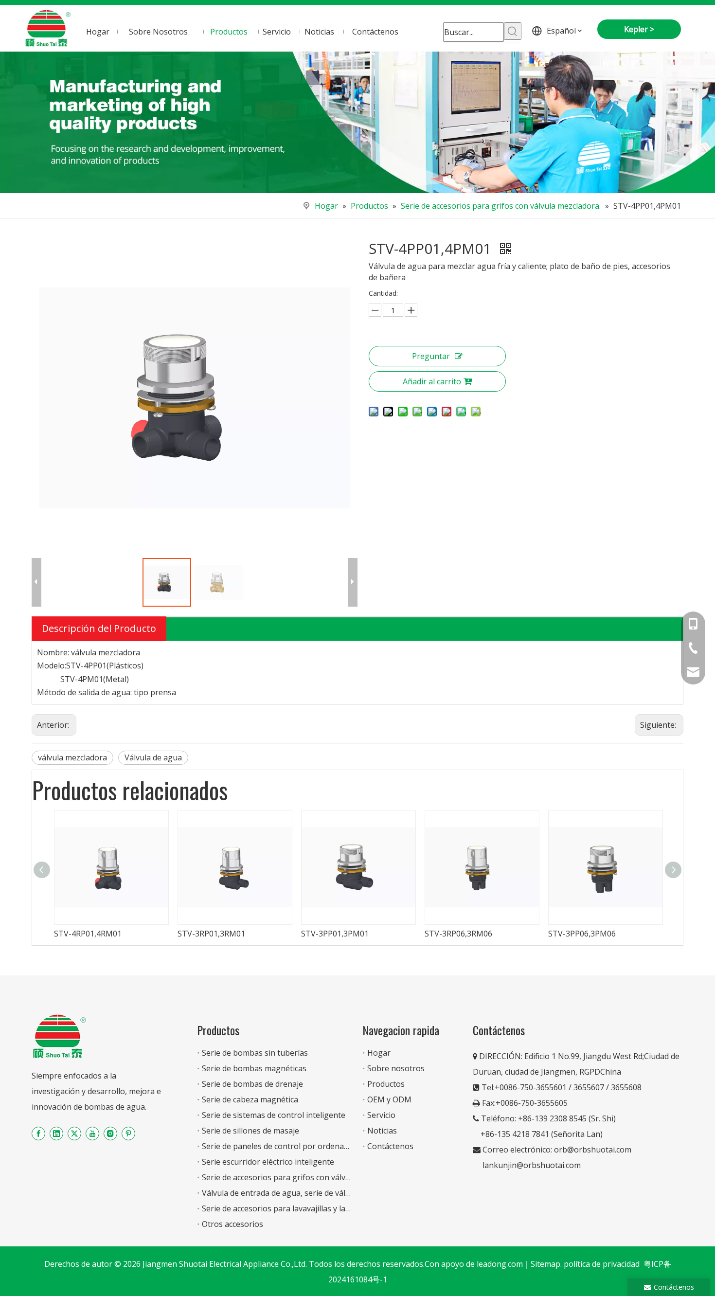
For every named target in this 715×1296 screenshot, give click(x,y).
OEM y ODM (389, 1099)
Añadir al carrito (432, 381)
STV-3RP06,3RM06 (458, 933)
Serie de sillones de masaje (250, 1130)
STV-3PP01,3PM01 (335, 933)
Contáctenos (390, 1146)
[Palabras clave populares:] (512, 31)
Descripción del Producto (99, 628)
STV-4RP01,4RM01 (88, 933)
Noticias (382, 1130)
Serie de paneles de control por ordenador (279, 1146)
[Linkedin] (56, 1133)
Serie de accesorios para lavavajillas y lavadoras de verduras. (311, 1208)
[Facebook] (38, 1133)
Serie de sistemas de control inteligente (273, 1115)
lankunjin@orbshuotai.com (532, 1165)
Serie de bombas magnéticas (254, 1068)
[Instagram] (110, 1133)
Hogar (379, 1052)
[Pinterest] (128, 1133)
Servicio (381, 1115)
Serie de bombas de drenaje (252, 1084)
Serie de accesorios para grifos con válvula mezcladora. (302, 1177)
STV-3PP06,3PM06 (582, 933)
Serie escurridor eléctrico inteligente (268, 1161)
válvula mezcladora (72, 757)
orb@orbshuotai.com (592, 1149)
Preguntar (431, 356)
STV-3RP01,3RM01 (211, 933)
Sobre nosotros (396, 1068)
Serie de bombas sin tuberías (255, 1052)
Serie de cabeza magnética (250, 1099)
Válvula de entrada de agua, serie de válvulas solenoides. (304, 1193)
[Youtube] (92, 1133)
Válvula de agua (153, 757)
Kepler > (639, 29)
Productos (386, 1084)
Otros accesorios (232, 1224)
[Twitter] (74, 1133)
